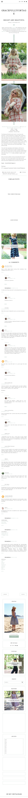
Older (22, 594)
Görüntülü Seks (4, 521)
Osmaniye (3, 564)
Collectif (13, 27)
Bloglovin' (23, 167)
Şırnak (2, 563)
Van (2, 561)
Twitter (15, 167)
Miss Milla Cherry (8, 265)
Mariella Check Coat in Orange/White (10, 126)
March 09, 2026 (14, 541)
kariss (6, 360)
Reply (2, 272)
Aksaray (3, 565)
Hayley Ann (7, 433)
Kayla (9, 277)
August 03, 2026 (14, 557)
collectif (12, 173)
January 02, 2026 (14, 529)
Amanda (6, 307)
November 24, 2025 (14, 518)
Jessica (6, 458)
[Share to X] (20, 172)
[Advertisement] (14, 723)
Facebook (11, 167)
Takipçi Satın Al (4, 532)
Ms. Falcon (7, 484)
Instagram (5, 167)
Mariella (10, 152)
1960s (5, 172)
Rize (2, 568)
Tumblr (18, 167)
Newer (5, 594)
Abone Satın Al (4, 533)
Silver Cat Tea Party (9, 410)
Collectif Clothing (17, 127)
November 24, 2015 (8, 497)
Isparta (2, 562)
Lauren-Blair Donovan (10, 446)
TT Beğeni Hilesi (4, 535)
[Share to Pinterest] (23, 172)
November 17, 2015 (11, 278)
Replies (7, 275)
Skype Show (4, 523)
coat (9, 173)
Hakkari (3, 560)
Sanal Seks (3, 522)
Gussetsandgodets (9, 495)
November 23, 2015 (5, 485)
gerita (6, 507)
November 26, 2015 (8, 508)
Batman (3, 569)
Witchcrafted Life (8, 382)
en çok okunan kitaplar (16, 547)
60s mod (8, 172)
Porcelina (7, 472)
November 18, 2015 (5, 447)
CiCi (6, 329)
